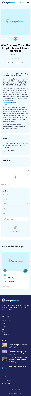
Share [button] (21, 62)
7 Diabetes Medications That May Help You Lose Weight (18, 352)
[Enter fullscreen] (28, 176)
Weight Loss (7, 102)
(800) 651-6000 (10, 151)
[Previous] (5, 270)
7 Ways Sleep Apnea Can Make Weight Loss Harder (18, 345)
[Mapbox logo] (5, 184)
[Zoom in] (28, 170)
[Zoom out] (28, 173)
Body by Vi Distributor (9, 278)
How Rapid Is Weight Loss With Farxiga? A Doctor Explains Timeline (18, 359)
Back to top (17, 389)
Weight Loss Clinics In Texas (17, 366)
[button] (11, 62)
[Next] (26, 270)
